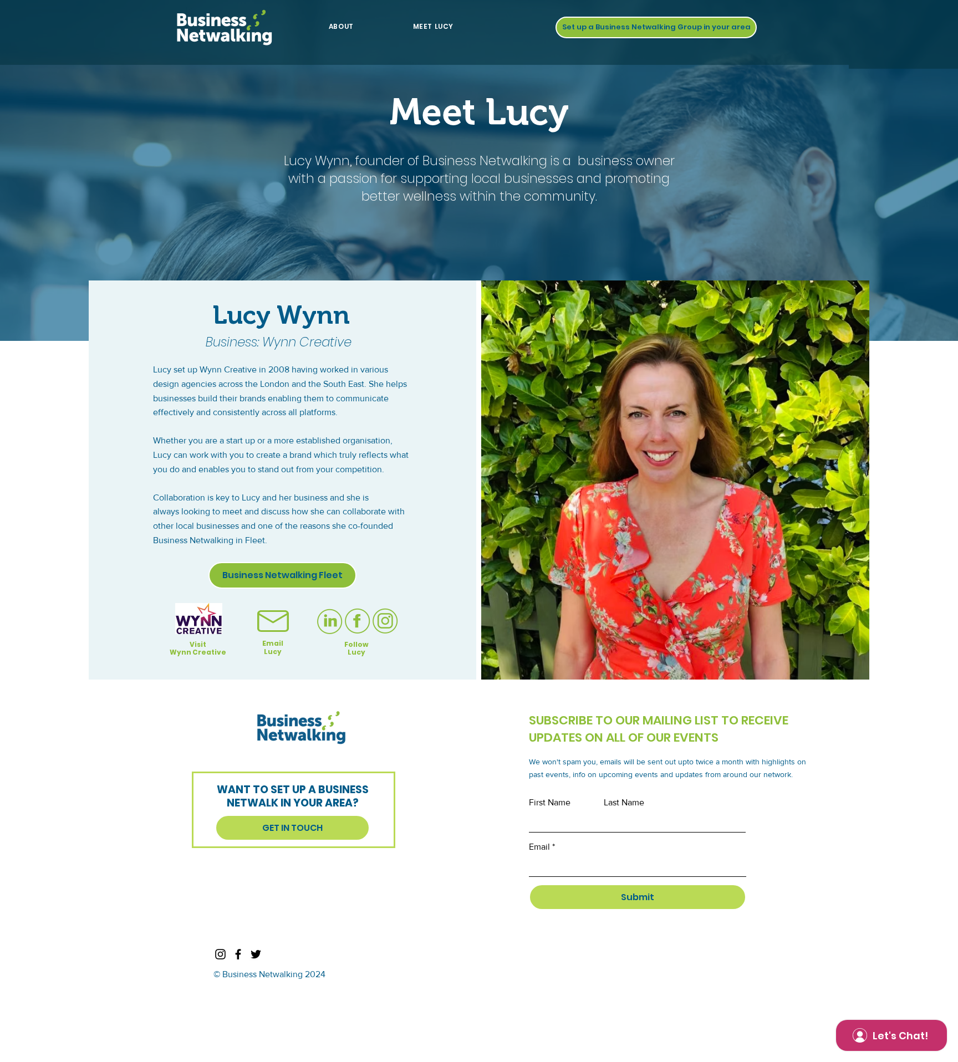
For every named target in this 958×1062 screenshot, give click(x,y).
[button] (656, 27)
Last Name (624, 802)
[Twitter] (256, 954)
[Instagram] (220, 954)
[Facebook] (238, 954)
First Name (549, 802)
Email (539, 847)
